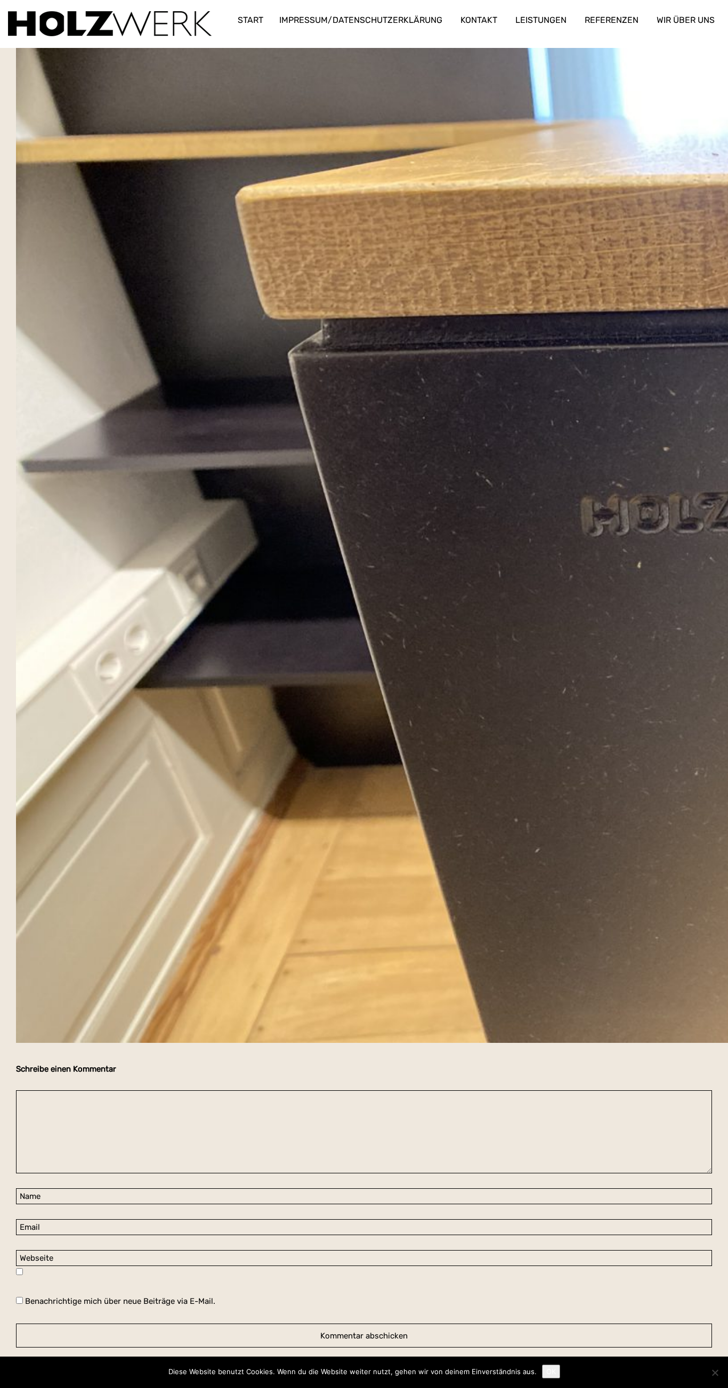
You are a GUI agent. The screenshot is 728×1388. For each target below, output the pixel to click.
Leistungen (541, 20)
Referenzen (611, 20)
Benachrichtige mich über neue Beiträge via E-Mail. (120, 1301)
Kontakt (478, 20)
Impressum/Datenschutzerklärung (360, 20)
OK (551, 1371)
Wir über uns (686, 20)
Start (250, 20)
